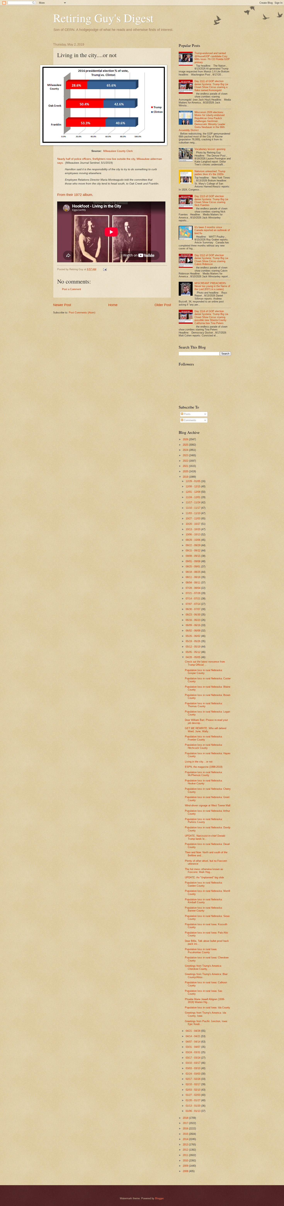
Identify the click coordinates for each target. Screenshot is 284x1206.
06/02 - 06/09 (193, 630)
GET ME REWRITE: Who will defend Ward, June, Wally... (205, 730)
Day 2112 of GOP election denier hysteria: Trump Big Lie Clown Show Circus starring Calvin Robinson (211, 260)
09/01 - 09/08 (193, 561)
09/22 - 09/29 (193, 545)
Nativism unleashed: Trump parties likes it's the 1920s (210, 173)
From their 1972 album (74, 195)
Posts (186, 414)
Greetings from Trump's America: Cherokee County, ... (203, 967)
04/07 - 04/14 (193, 1041)
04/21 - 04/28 (193, 1030)
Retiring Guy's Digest (103, 17)
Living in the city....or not (199, 761)
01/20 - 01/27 (193, 1100)
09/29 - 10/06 (193, 539)
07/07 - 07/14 (193, 604)
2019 (186, 476)
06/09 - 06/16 (193, 625)
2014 (186, 1139)
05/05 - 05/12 (193, 652)
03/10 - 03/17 (193, 1062)
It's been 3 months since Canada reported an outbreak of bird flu (212, 230)
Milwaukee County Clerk (118, 151)
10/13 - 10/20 (193, 529)
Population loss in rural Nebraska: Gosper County (204, 672)
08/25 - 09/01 (193, 566)
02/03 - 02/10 (193, 1089)
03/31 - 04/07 (193, 1046)
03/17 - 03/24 (193, 1057)
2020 (186, 471)
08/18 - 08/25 (193, 571)
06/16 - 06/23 (193, 620)
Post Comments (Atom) (82, 312)
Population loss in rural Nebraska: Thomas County (204, 705)
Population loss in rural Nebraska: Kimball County (204, 901)
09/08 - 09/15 (193, 555)
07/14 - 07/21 (193, 598)
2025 (186, 444)
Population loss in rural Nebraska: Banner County (204, 909)
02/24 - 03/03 (193, 1073)
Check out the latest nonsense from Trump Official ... (205, 663)
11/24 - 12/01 (193, 497)
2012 (186, 1149)
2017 (186, 1123)
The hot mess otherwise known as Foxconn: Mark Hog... (204, 870)
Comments (189, 420)
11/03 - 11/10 (193, 513)
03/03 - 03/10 (193, 1068)
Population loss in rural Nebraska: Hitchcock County (204, 746)
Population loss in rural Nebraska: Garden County (204, 884)
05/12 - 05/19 (193, 646)
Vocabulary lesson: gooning (210, 149)
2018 (186, 1117)
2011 (186, 1155)
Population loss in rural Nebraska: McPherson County (204, 774)
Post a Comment (71, 289)
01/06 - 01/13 (193, 1111)
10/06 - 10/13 (193, 534)
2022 (186, 460)
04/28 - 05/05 (193, 657)
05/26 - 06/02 (193, 636)
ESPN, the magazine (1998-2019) (203, 766)
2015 (186, 1133)
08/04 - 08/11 (193, 582)
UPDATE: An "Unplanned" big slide (204, 877)
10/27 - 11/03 (193, 518)
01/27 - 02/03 (193, 1094)
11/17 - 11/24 (193, 502)
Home (112, 305)
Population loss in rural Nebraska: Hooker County (204, 782)
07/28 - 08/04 (193, 587)
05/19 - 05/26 (193, 641)
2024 (186, 450)
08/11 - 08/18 (193, 577)
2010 (186, 1160)
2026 (186, 439)
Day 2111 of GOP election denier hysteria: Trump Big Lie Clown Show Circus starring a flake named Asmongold (211, 85)
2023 (186, 455)
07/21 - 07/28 (193, 593)
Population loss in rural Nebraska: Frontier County (204, 738)
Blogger (159, 1198)
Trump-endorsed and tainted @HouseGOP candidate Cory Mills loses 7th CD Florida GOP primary (212, 57)
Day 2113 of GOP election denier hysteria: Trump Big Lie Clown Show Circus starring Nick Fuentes (211, 201)
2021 (186, 466)
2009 (186, 1165)
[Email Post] (104, 269)
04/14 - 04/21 (193, 1036)
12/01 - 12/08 (193, 491)
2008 (186, 1171)
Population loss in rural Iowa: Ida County (207, 1007)
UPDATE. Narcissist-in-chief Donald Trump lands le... (205, 837)
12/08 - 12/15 (193, 486)
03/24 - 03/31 (193, 1052)
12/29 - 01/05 (193, 481)
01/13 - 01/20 (193, 1105)
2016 (186, 1128)
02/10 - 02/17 (193, 1084)
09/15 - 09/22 (193, 550)
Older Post (163, 305)
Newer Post (62, 305)
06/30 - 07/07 (193, 609)
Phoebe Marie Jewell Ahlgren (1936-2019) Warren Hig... (205, 1001)
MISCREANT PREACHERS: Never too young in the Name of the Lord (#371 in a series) (212, 286)
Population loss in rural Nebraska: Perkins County (204, 820)
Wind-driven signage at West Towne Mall (207, 805)
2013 (186, 1144)
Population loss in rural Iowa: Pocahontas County (201, 951)
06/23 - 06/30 (193, 614)
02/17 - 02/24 (193, 1078)
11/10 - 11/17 (193, 507)
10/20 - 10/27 (193, 523)
